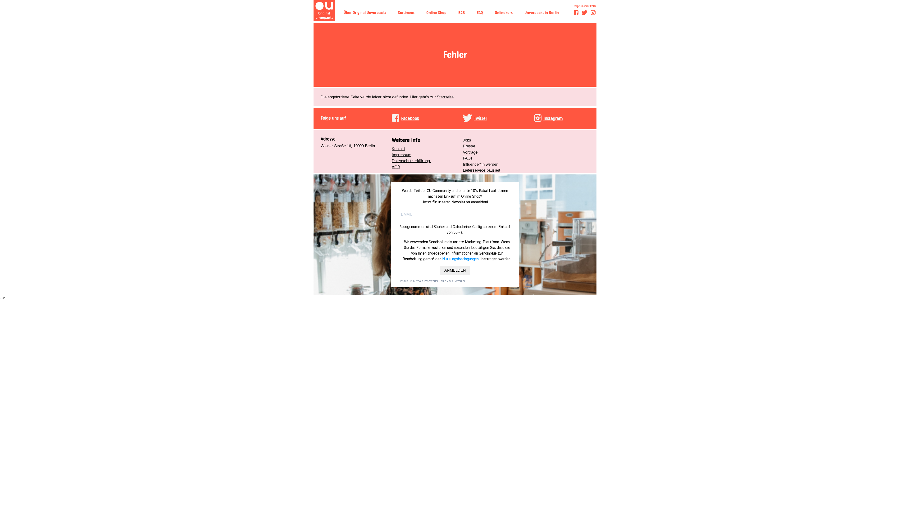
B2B (461, 13)
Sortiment (406, 13)
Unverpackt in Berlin (541, 13)
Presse (469, 146)
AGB (396, 167)
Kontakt (398, 148)
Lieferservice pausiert (481, 170)
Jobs (467, 140)
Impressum (401, 155)
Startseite (445, 97)
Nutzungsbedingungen (460, 259)
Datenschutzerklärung (411, 161)
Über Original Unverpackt (365, 13)
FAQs (468, 158)
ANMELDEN (455, 270)
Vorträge (470, 152)
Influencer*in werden (480, 164)
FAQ (480, 13)
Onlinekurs (504, 13)
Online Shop (436, 13)
